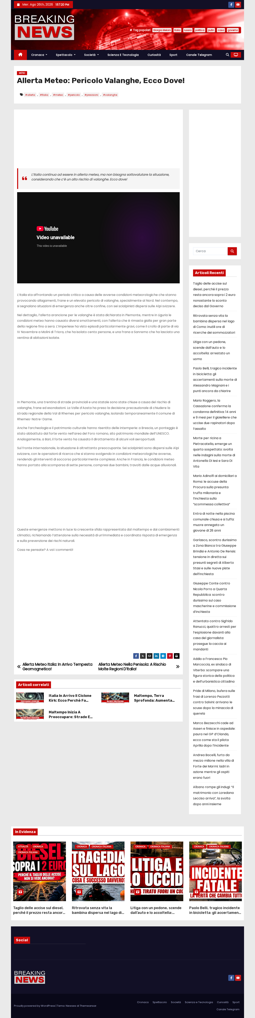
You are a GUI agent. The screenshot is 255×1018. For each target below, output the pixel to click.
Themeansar (88, 1006)
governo (233, 30)
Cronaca (38, 55)
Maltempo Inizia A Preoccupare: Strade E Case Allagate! (69, 717)
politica (199, 30)
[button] (227, 54)
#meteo (58, 95)
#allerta (30, 95)
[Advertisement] (98, 140)
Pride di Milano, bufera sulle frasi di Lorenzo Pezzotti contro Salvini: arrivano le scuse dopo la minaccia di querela (214, 702)
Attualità (23, 846)
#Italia (44, 95)
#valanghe (110, 95)
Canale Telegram (199, 55)
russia (188, 30)
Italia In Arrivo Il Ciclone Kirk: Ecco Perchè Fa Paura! (70, 700)
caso (221, 30)
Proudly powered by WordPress (35, 1006)
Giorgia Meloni (162, 30)
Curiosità (154, 55)
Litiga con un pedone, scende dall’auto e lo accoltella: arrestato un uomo (155, 913)
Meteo (22, 73)
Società (90, 55)
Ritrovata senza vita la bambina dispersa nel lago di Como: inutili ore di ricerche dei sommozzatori (97, 915)
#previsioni (91, 95)
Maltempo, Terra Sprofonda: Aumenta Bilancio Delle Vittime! (154, 700)
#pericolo (74, 95)
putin (211, 30)
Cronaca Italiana (28, 852)
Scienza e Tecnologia (123, 55)
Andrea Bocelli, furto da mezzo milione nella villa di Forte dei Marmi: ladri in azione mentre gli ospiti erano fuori (213, 766)
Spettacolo (64, 55)
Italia (177, 30)
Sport (174, 55)
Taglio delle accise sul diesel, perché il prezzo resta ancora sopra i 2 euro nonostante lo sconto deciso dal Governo (214, 294)
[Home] (20, 55)
